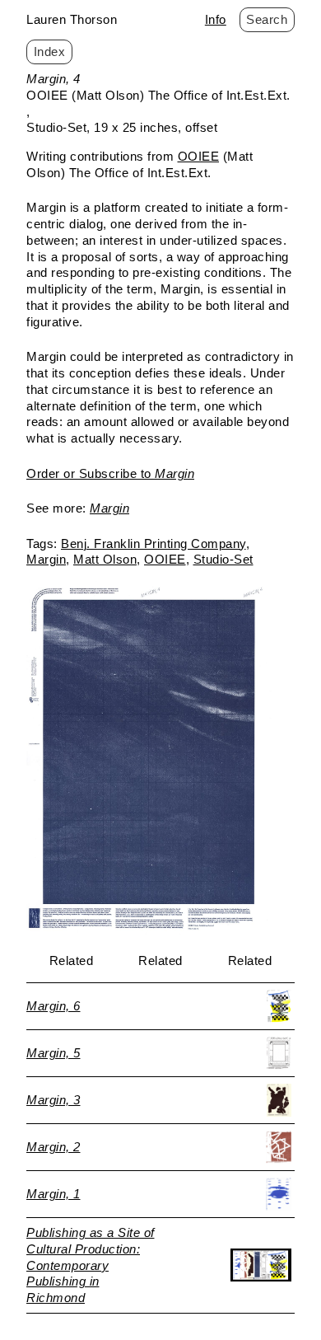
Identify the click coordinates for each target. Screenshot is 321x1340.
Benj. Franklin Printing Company (153, 543)
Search (266, 19)
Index (50, 52)
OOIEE (199, 156)
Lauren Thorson (71, 19)
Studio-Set (223, 559)
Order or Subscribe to (110, 473)
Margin (46, 559)
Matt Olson (105, 559)
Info (215, 19)
